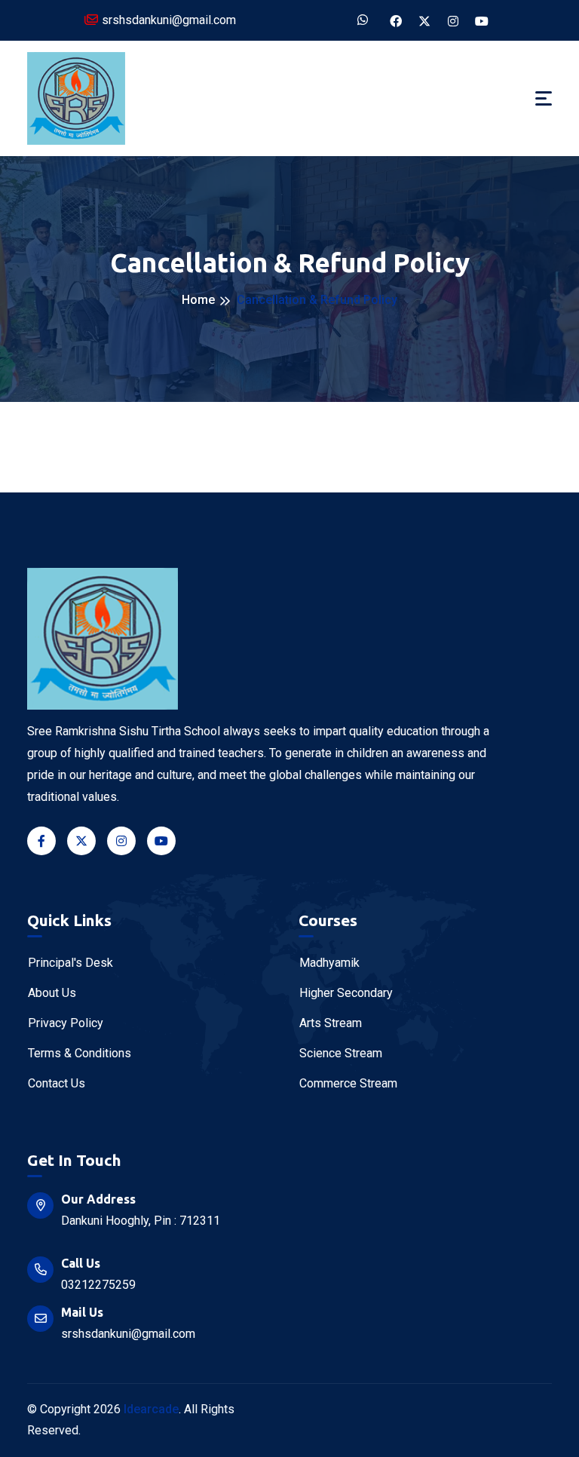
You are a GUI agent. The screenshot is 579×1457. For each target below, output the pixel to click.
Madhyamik (329, 962)
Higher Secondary (346, 993)
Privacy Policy (65, 1023)
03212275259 (98, 1285)
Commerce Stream (348, 1083)
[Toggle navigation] (543, 98)
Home (198, 300)
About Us (52, 993)
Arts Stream (330, 1023)
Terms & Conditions (79, 1053)
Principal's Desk (70, 962)
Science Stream (340, 1053)
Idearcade (151, 1409)
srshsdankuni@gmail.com (169, 20)
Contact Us (56, 1083)
